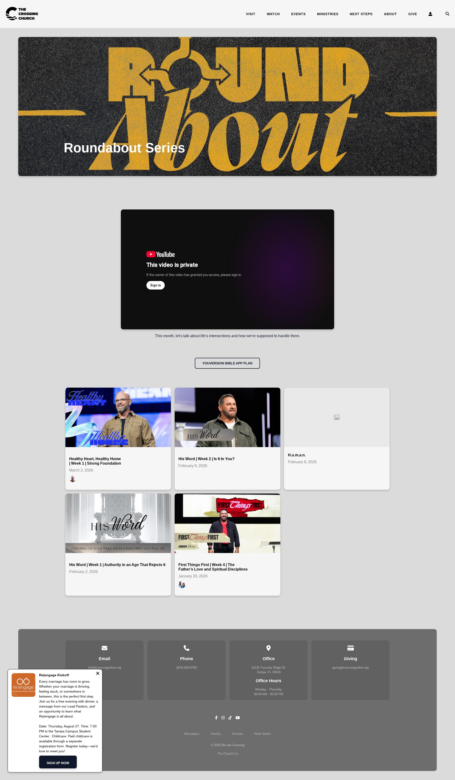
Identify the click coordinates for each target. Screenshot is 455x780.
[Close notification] (97, 674)
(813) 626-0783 (186, 667)
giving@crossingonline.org (350, 667)
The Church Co (227, 753)
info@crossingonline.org (104, 667)
